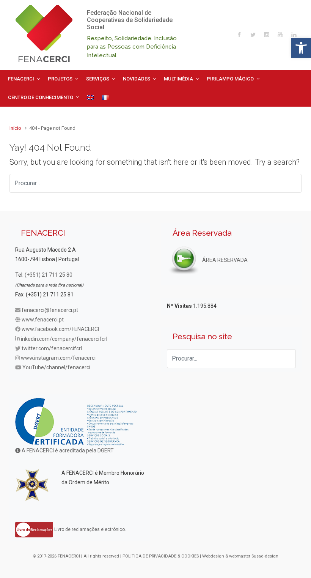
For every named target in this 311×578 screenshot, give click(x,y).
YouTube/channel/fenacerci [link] (56, 367)
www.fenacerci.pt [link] (43, 320)
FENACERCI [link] (21, 79)
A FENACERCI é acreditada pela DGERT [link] (67, 450)
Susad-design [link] (264, 556)
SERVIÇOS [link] (97, 79)
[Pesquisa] (292, 183)
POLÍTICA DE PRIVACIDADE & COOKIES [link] (161, 556)
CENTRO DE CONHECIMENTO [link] (40, 97)
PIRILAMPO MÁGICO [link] (230, 79)
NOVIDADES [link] (136, 79)
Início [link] (15, 128)
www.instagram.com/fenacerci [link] (58, 358)
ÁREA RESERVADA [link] (224, 260)
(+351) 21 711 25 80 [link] (48, 275)
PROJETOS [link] (60, 79)
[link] (301, 48)
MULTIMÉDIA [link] (178, 79)
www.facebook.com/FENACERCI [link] (60, 329)
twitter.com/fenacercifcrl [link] (52, 348)
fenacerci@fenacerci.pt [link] (50, 310)
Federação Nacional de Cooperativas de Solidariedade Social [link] (130, 20)
